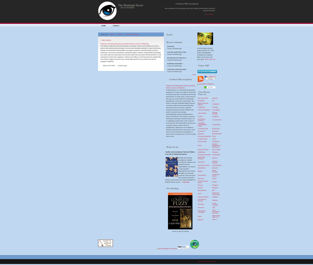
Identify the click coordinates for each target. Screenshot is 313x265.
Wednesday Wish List (216, 216)
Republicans (202, 190)
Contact (116, 25)
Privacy (200, 185)
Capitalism (215, 104)
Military (200, 171)
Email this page (122, 65)
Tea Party (201, 204)
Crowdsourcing (203, 129)
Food (214, 136)
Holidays (215, 152)
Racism (200, 188)
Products (215, 185)
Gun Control (216, 149)
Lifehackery (202, 168)
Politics (214, 182)
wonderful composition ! (175, 64)
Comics (200, 116)
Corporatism (216, 124)
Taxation (215, 200)
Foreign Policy (202, 139)
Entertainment (217, 134)
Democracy (216, 129)
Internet (214, 158)
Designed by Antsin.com (207, 261)
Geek (199, 145)
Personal (201, 178)
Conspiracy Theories (201, 119)
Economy (215, 131)
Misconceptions (106, 40)
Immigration (216, 155)
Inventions (201, 162)
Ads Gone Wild (203, 98)
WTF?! (214, 220)
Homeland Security (204, 155)
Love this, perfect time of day (176, 52)
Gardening (215, 141)
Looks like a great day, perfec (176, 69)
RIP (213, 190)
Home (103, 25)
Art (213, 101)
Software (215, 197)
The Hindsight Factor (130, 5)
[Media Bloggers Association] (167, 248)
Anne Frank (210, 14)
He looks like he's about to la (176, 58)
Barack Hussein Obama (203, 104)
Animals (215, 98)
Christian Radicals (204, 110)
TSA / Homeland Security (215, 211)
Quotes (119, 34)
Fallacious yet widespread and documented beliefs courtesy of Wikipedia (125, 44)
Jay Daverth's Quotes (132, 34)
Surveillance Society (202, 200)
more (194, 74)
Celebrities (201, 107)
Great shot (170, 46)
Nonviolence (202, 175)
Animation (201, 101)
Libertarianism (217, 165)
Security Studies (203, 197)
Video (200, 216)
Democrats (201, 131)
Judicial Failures (215, 162)
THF (213, 207)
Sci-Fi (200, 193)
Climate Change (215, 113)
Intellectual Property (201, 158)
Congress (215, 116)
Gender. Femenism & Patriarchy (216, 145)
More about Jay (210, 59)
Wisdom (200, 220)
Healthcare (201, 152)
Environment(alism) (204, 136)
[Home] (107, 20)
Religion (215, 188)
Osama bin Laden (215, 175)
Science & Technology (216, 193)
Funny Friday (202, 141)
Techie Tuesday (215, 204)
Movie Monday (215, 171)
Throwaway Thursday (202, 211)
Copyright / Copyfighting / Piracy (202, 124)
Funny (214, 139)
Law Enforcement (203, 165)
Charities (215, 107)
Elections (201, 134)
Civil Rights (216, 110)
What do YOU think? (109, 65)
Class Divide (202, 113)
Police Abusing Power (203, 181)
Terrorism (201, 207)
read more (186, 182)
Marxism (215, 168)
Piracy (214, 178)
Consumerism (217, 120)
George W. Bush (203, 149)
